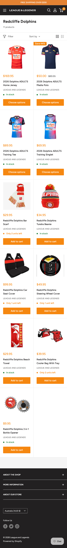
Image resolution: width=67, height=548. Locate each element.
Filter (10, 36)
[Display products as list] (62, 36)
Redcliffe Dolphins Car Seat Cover (15, 292)
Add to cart (17, 241)
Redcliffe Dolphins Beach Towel (16, 361)
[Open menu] (4, 10)
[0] (61, 10)
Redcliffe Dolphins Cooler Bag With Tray (48, 361)
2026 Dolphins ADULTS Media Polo (49, 83)
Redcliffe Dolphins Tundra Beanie (46, 222)
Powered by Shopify (12, 541)
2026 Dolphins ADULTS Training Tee (15, 153)
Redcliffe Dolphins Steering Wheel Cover (48, 292)
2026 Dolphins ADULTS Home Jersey (15, 83)
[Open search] (49, 10)
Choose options (16, 102)
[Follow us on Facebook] (5, 526)
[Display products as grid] (57, 36)
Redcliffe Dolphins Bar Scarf (15, 222)
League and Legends (14, 90)
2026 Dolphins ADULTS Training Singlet (49, 153)
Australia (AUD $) (13, 511)
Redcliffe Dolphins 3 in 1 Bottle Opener (16, 431)
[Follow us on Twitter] (11, 526)
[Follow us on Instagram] (17, 526)
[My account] (55, 10)
